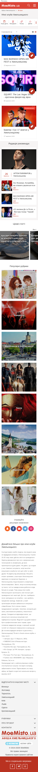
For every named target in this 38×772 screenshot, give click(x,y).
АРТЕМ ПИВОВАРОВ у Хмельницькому (22, 175)
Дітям (30, 23)
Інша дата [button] (4, 23)
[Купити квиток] (32, 56)
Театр (22, 23)
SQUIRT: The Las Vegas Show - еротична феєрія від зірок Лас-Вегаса (18, 96)
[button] (36, 22)
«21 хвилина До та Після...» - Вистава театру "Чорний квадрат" (24, 210)
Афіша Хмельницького (8, 10)
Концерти (13, 23)
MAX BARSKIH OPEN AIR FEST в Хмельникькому (16, 60)
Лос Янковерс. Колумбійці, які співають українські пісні (24, 184)
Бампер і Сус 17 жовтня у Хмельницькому (16, 131)
